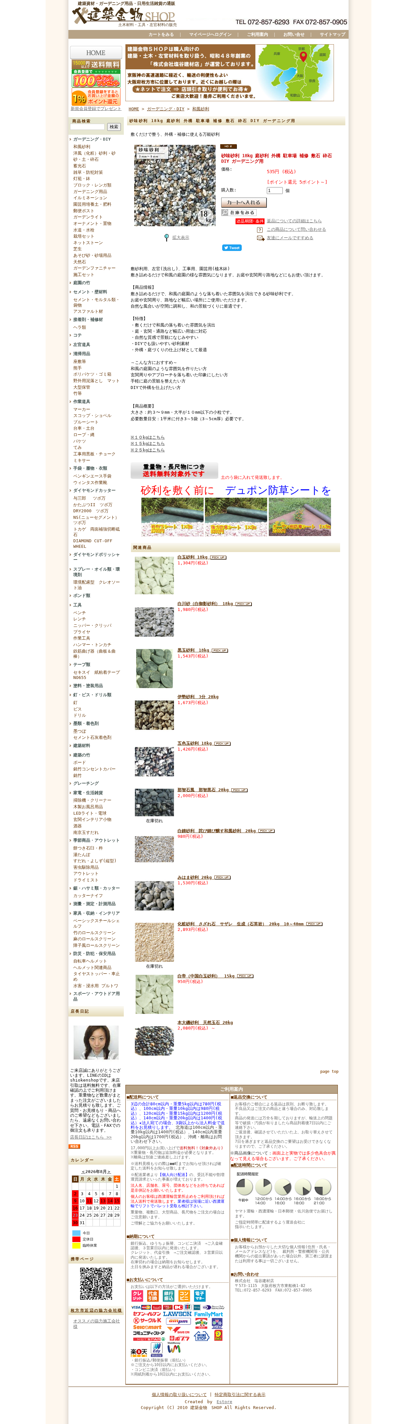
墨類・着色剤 (86, 723)
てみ (77, 447)
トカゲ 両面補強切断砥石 (96, 532)
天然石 (79, 261)
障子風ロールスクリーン (96, 945)
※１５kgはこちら (148, 443)
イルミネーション (90, 197)
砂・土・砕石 (86, 159)
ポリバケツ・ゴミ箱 (92, 374)
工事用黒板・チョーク (94, 453)
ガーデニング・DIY (92, 139)
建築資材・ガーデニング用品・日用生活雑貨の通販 (126, 3)
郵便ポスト (83, 210)
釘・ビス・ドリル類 (92, 694)
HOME (134, 108)
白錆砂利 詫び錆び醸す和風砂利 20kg (218, 830)
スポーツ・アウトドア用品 (96, 996)
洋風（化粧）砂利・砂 (94, 153)
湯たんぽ (81, 854)
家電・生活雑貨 (88, 792)
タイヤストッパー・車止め (96, 976)
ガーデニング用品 (90, 191)
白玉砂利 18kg (194, 557)
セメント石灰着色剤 (92, 737)
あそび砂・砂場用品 (92, 255)
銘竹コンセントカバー (94, 769)
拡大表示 (180, 237)
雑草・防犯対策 (88, 172)
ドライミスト (86, 880)
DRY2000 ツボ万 (90, 510)
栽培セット (83, 236)
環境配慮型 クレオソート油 (96, 585)
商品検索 (81, 121)
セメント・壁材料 (90, 291)
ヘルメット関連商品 (92, 967)
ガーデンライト (88, 216)
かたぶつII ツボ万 (92, 504)
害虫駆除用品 (86, 867)
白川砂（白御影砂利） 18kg (207, 603)
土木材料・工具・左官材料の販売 (147, 24)
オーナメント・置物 (92, 223)
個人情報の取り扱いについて (179, 1394)
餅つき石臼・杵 (88, 848)
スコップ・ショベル (92, 415)
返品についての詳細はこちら (294, 220)
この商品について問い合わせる (296, 229)
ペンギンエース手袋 (92, 476)
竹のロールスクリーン (94, 932)
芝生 (77, 248)
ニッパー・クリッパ (92, 625)
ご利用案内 (257, 34)
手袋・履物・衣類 (90, 468)
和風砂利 (81, 146)
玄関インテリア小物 (92, 819)
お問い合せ (294, 34)
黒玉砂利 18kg (195, 650)
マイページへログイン (210, 34)
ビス (77, 709)
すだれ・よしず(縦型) (95, 860)
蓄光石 (79, 165)
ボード (79, 762)
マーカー (81, 409)
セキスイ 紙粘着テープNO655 (96, 675)
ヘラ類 (79, 327)
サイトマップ (332, 34)
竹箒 (77, 393)
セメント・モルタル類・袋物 (96, 302)
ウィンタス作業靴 (90, 482)
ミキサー (81, 460)
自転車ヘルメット (90, 961)
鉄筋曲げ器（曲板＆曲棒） (94, 654)
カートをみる (161, 34)
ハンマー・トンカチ (92, 644)
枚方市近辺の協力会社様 (96, 1310)
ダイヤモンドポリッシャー (96, 557)
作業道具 (81, 401)
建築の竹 (81, 755)
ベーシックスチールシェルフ (96, 923)
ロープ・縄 (83, 434)
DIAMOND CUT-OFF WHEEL (92, 543)
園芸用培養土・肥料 (92, 204)
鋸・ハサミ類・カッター (96, 888)
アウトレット (86, 873)
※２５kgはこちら (148, 450)
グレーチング (86, 783)
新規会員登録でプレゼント (96, 108)
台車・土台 (83, 428)
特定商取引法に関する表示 (240, 1394)
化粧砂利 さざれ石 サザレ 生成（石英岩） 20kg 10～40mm (242, 923)
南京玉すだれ (86, 832)
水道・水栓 (83, 230)
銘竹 (77, 775)
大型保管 (81, 387)
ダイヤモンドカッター (94, 490)
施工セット (83, 274)
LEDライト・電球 (90, 813)
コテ (77, 335)
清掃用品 (81, 353)
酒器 (77, 825)
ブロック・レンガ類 (92, 185)
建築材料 (81, 745)
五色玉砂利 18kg (196, 743)
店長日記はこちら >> (91, 1137)
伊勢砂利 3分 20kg (198, 696)
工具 (77, 604)
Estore (224, 1401)
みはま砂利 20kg (196, 877)
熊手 (77, 368)
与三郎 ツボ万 (89, 498)
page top (329, 1071)
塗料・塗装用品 (88, 685)
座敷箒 (79, 361)
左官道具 (81, 344)
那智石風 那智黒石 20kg (204, 789)
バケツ (79, 441)
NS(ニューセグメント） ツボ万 (96, 520)
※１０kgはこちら (148, 437)
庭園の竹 (81, 282)
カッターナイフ (88, 895)
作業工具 (81, 638)
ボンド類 (81, 595)
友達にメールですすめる (290, 237)
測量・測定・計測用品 (94, 903)
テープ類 (81, 664)
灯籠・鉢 (81, 178)
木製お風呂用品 (88, 806)
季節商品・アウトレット (96, 840)
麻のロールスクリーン (94, 938)
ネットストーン (88, 242)
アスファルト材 (88, 311)
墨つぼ (79, 731)
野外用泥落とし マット (96, 380)
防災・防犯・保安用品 (94, 953)
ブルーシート (86, 422)
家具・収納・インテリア (96, 913)
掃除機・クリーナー (92, 800)
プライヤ (81, 631)
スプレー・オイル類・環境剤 (96, 572)
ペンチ (79, 612)
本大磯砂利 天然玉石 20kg (205, 1022)
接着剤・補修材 (88, 319)
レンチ (79, 618)
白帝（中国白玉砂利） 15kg (207, 976)
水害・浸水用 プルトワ (95, 985)
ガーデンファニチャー (94, 268)
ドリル (79, 715)
